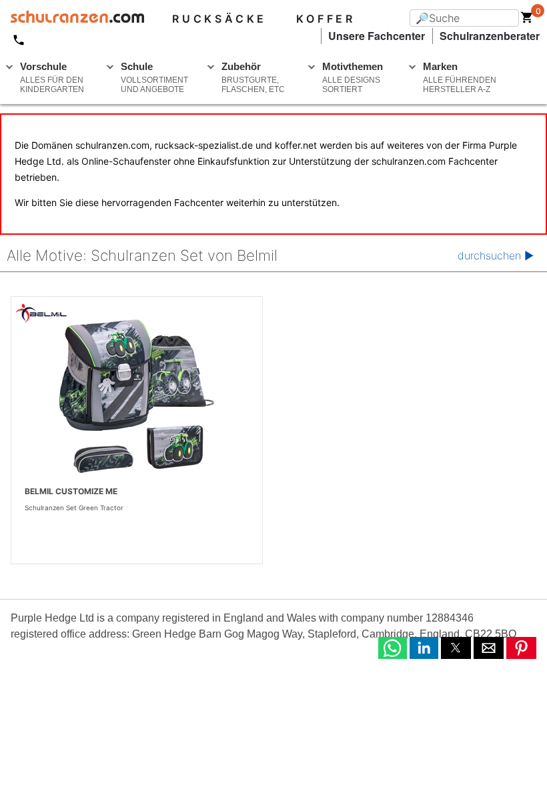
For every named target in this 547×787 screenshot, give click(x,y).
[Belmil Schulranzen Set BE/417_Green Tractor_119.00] (136, 398)
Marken (459, 77)
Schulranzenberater (490, 35)
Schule (154, 77)
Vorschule (52, 77)
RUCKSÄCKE (219, 18)
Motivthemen (352, 77)
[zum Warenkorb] (527, 20)
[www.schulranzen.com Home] (72, 19)
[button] (392, 648)
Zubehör (253, 77)
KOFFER (326, 18)
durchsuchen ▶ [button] (496, 255)
